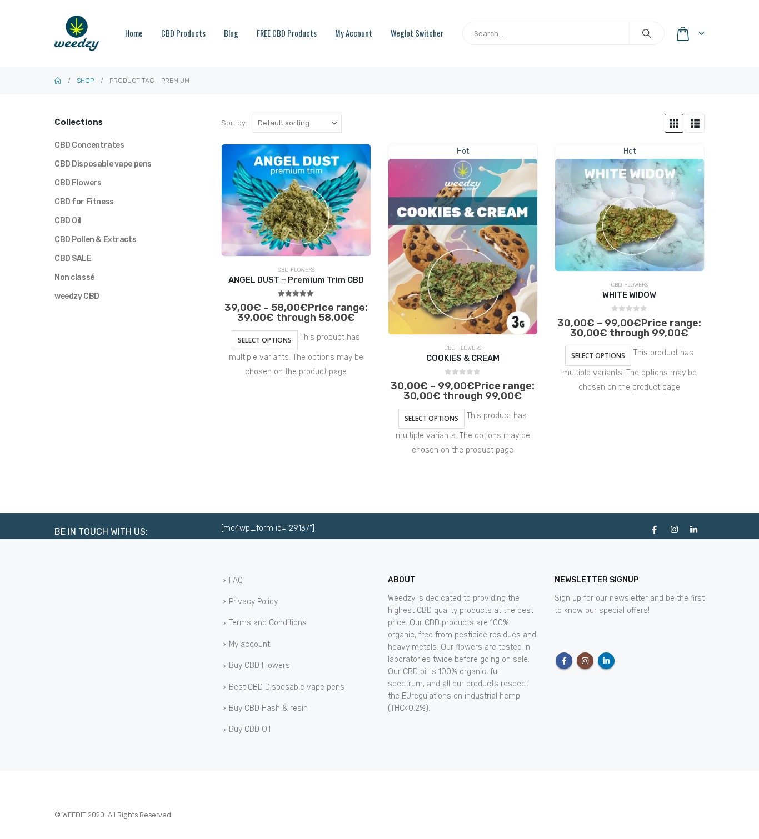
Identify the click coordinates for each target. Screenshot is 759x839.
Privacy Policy (253, 601)
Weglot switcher (417, 33)
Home (134, 33)
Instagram (585, 660)
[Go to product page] (296, 200)
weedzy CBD (76, 296)
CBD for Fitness (84, 202)
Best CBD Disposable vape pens (286, 687)
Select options (265, 340)
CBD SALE (73, 258)
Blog (231, 33)
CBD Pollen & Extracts (95, 239)
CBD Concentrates (89, 145)
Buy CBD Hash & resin (268, 708)
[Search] (647, 33)
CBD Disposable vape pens (103, 164)
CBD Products (183, 33)
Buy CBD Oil (250, 729)
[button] (674, 123)
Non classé (74, 277)
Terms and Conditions (268, 622)
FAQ (236, 580)
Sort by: (234, 123)
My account (353, 33)
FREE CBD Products (287, 33)
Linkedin (606, 660)
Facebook (564, 660)
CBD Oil (67, 220)
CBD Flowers (296, 270)
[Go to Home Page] (57, 80)
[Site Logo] (76, 33)
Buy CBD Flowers (259, 665)
